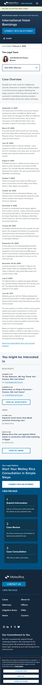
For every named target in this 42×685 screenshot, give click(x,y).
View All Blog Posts (16, 402)
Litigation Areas (9, 610)
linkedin (7, 627)
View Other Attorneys (13, 67)
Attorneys (6, 604)
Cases (5, 599)
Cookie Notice (19, 666)
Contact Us (14, 584)
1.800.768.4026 (26, 3)
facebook (11, 627)
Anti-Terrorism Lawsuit (10, 15)
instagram (4, 627)
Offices (24, 604)
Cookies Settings (21, 671)
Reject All (21, 676)
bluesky (18, 627)
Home (5, 615)
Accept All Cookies (21, 681)
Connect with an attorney (18, 31)
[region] (21, 671)
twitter (15, 627)
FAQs (23, 610)
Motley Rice (15, 577)
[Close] (39, 660)
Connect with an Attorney (21, 484)
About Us (25, 599)
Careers (25, 615)
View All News (16, 450)
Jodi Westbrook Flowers (14, 382)
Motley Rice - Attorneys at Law (11, 3)
